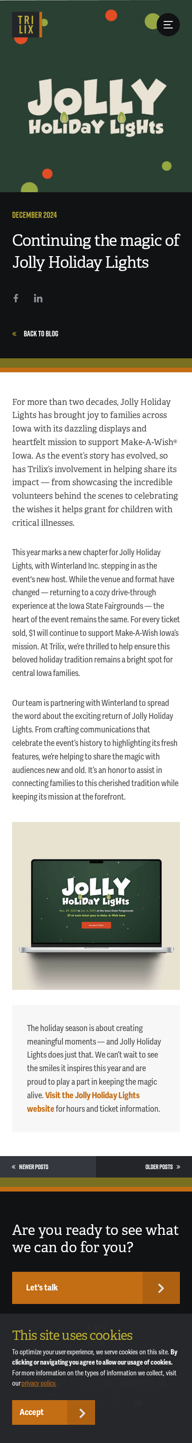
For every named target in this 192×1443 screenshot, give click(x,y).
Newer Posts (33, 1166)
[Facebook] (16, 298)
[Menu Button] (168, 24)
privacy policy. (38, 1383)
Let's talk (42, 1288)
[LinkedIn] (38, 298)
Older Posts (159, 1166)
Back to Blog (41, 333)
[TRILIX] (27, 25)
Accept (32, 1412)
